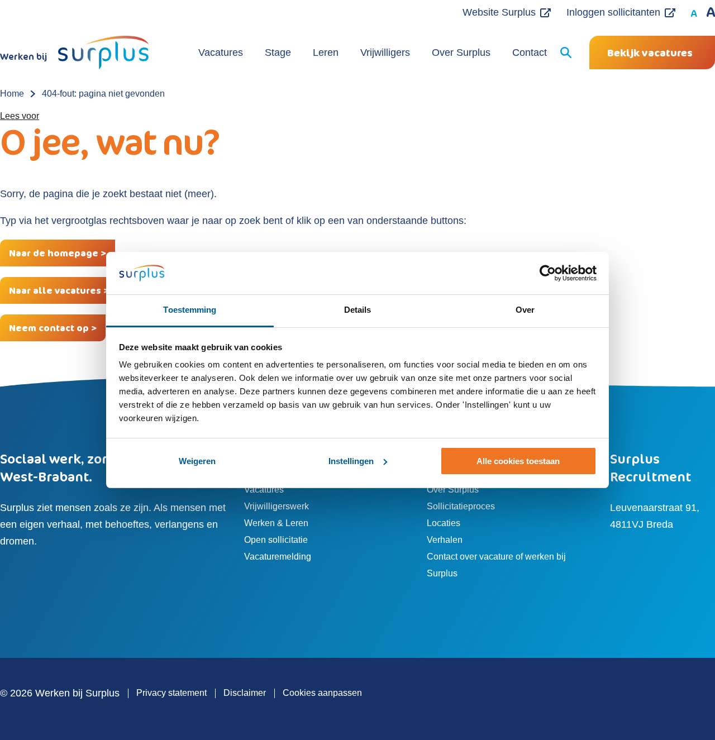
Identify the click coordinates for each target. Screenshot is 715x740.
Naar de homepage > (57, 253)
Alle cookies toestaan (518, 461)
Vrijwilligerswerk (276, 506)
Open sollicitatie (276, 540)
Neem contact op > (53, 328)
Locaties (443, 523)
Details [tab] (357, 309)
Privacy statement (171, 693)
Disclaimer (244, 693)
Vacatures (220, 52)
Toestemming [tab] (189, 309)
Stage (278, 52)
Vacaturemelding (277, 556)
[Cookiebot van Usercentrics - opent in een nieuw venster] (548, 273)
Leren (326, 52)
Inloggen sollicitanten (613, 12)
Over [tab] (525, 309)
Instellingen (351, 461)
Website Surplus (499, 12)
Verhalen (445, 540)
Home (12, 93)
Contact (529, 52)
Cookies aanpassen (322, 693)
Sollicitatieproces (461, 506)
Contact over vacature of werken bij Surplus (496, 565)
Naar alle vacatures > (59, 290)
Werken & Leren (276, 523)
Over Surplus (461, 52)
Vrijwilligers (385, 52)
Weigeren (197, 461)
